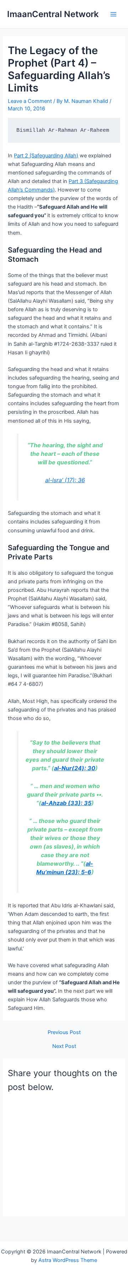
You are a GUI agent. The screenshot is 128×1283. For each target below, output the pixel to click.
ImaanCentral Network (52, 14)
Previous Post (64, 1032)
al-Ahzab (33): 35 (66, 803)
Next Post (64, 1046)
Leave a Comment (30, 101)
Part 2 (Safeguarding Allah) (46, 155)
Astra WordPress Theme (67, 1260)
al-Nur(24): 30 (74, 768)
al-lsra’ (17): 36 (65, 480)
